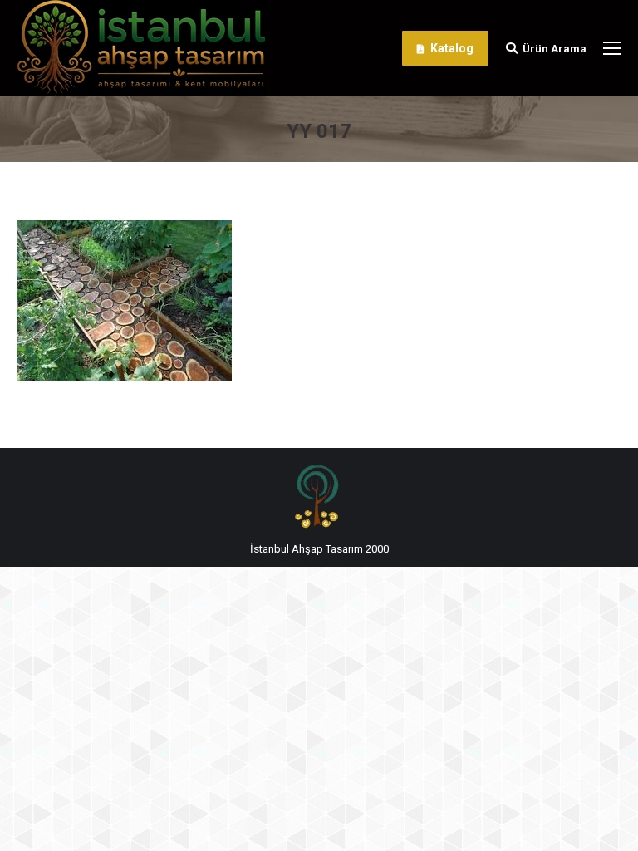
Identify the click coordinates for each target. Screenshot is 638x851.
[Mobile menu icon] (612, 48)
